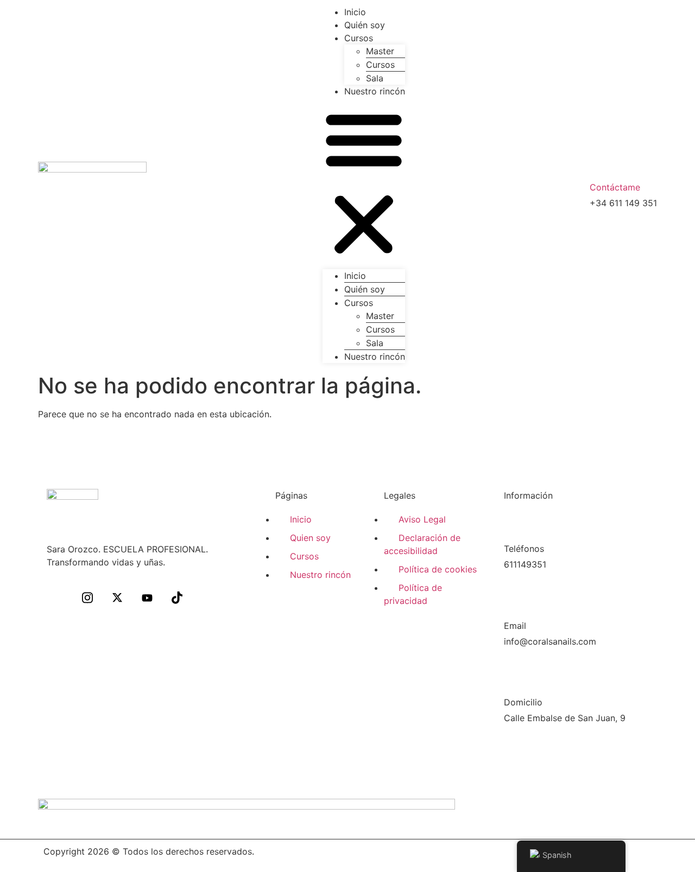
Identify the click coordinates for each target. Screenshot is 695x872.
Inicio (355, 12)
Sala (374, 78)
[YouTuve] (147, 598)
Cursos (358, 38)
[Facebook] (57, 598)
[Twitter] (117, 598)
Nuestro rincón (374, 91)
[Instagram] (87, 598)
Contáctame (615, 187)
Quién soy (364, 25)
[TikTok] (177, 598)
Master (380, 51)
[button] (364, 183)
